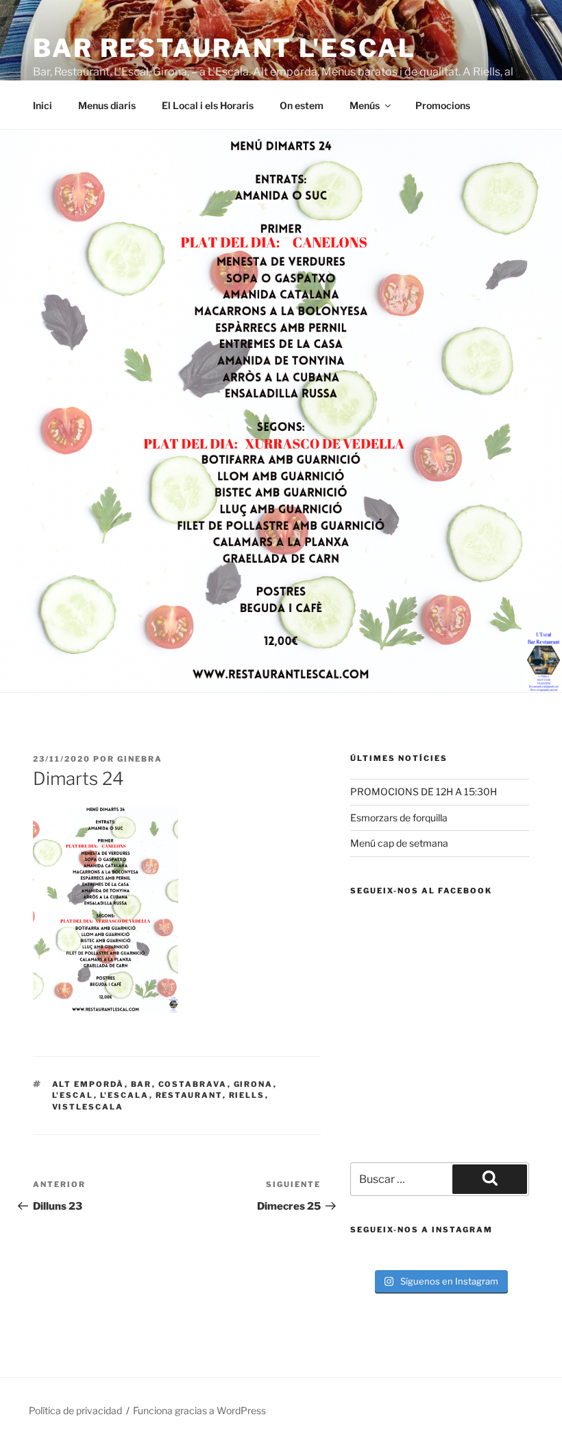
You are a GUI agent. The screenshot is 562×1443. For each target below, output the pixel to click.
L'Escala (124, 1095)
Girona (253, 1084)
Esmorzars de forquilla (399, 817)
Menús (365, 105)
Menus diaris (107, 105)
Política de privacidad (75, 1410)
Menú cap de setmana (399, 843)
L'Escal (73, 1095)
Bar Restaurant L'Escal (224, 48)
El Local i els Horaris (208, 105)
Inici (42, 105)
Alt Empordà (88, 1084)
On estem (301, 105)
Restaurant (189, 1095)
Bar (141, 1084)
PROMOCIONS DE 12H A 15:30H (423, 791)
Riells (247, 1095)
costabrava (193, 1084)
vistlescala (88, 1107)
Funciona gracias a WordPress (199, 1410)
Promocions (442, 105)
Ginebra (139, 759)
